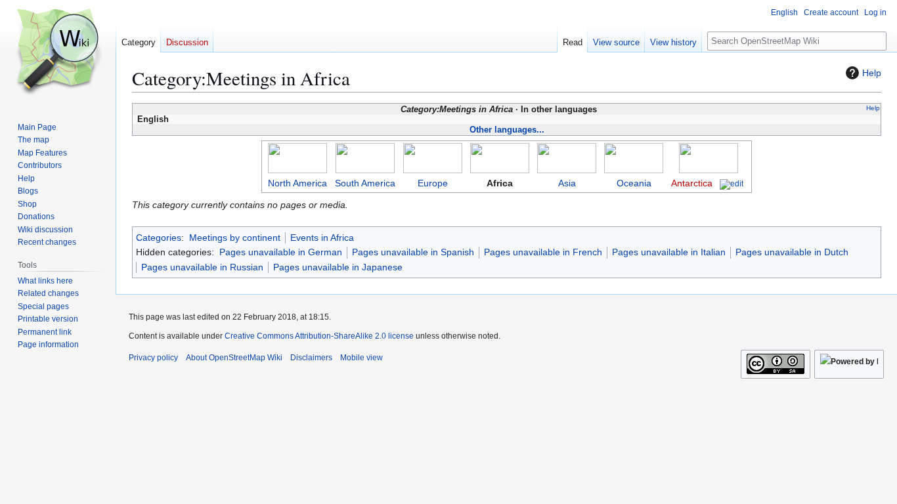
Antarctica (691, 183)
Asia (567, 183)
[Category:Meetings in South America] (365, 157)
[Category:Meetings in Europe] (432, 157)
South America (365, 183)
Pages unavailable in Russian (202, 267)
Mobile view (361, 357)
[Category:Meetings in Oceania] (633, 157)
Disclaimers (311, 357)
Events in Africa (322, 237)
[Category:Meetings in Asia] (566, 157)
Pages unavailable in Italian (669, 252)
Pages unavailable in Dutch (791, 252)
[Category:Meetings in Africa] (499, 157)
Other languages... (507, 130)
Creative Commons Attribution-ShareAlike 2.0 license (319, 336)
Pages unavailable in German (280, 252)
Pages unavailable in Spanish (413, 252)
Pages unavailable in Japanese (338, 267)
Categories (158, 237)
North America (297, 183)
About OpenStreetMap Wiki (234, 357)
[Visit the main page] (57, 52)
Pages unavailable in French (543, 252)
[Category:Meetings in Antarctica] (708, 157)
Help (871, 73)
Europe (433, 183)
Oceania (634, 183)
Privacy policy (153, 357)
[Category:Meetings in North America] (297, 157)
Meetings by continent (234, 237)
